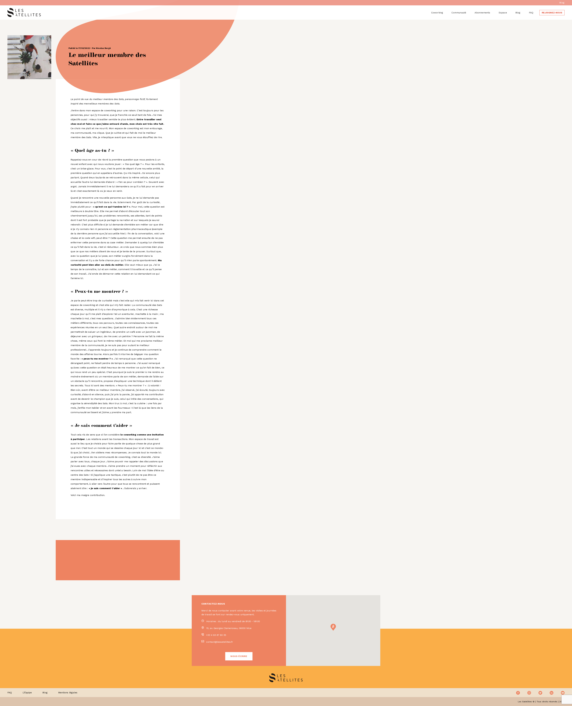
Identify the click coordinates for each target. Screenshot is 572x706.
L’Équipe (27, 692)
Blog (561, 2)
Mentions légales (67, 692)
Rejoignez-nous (552, 12)
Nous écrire (238, 656)
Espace (503, 12)
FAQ (531, 12)
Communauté (458, 12)
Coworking (437, 12)
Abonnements (482, 12)
